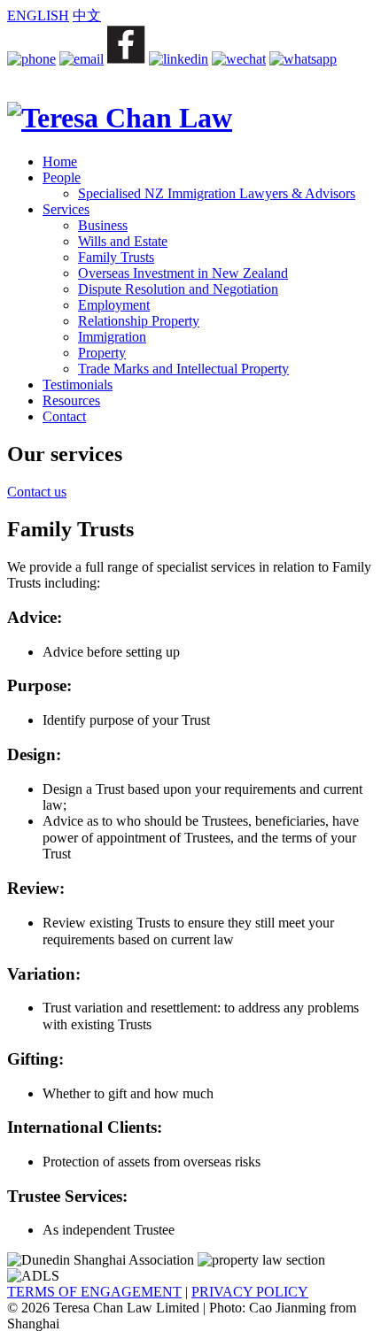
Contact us (36, 491)
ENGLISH (38, 15)
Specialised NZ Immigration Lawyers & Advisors (216, 193)
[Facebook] (126, 58)
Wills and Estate (122, 241)
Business (103, 225)
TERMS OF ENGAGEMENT (94, 1291)
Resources (71, 400)
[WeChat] (239, 58)
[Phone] (31, 58)
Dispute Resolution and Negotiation (178, 288)
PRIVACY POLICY (249, 1291)
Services (66, 209)
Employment (114, 304)
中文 (87, 15)
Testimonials (78, 384)
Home (60, 161)
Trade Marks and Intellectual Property (183, 368)
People (62, 177)
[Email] (81, 58)
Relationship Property (138, 320)
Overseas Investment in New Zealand (183, 273)
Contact (64, 416)
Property (102, 352)
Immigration (112, 336)
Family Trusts (116, 257)
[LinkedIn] (178, 58)
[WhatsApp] (303, 58)
